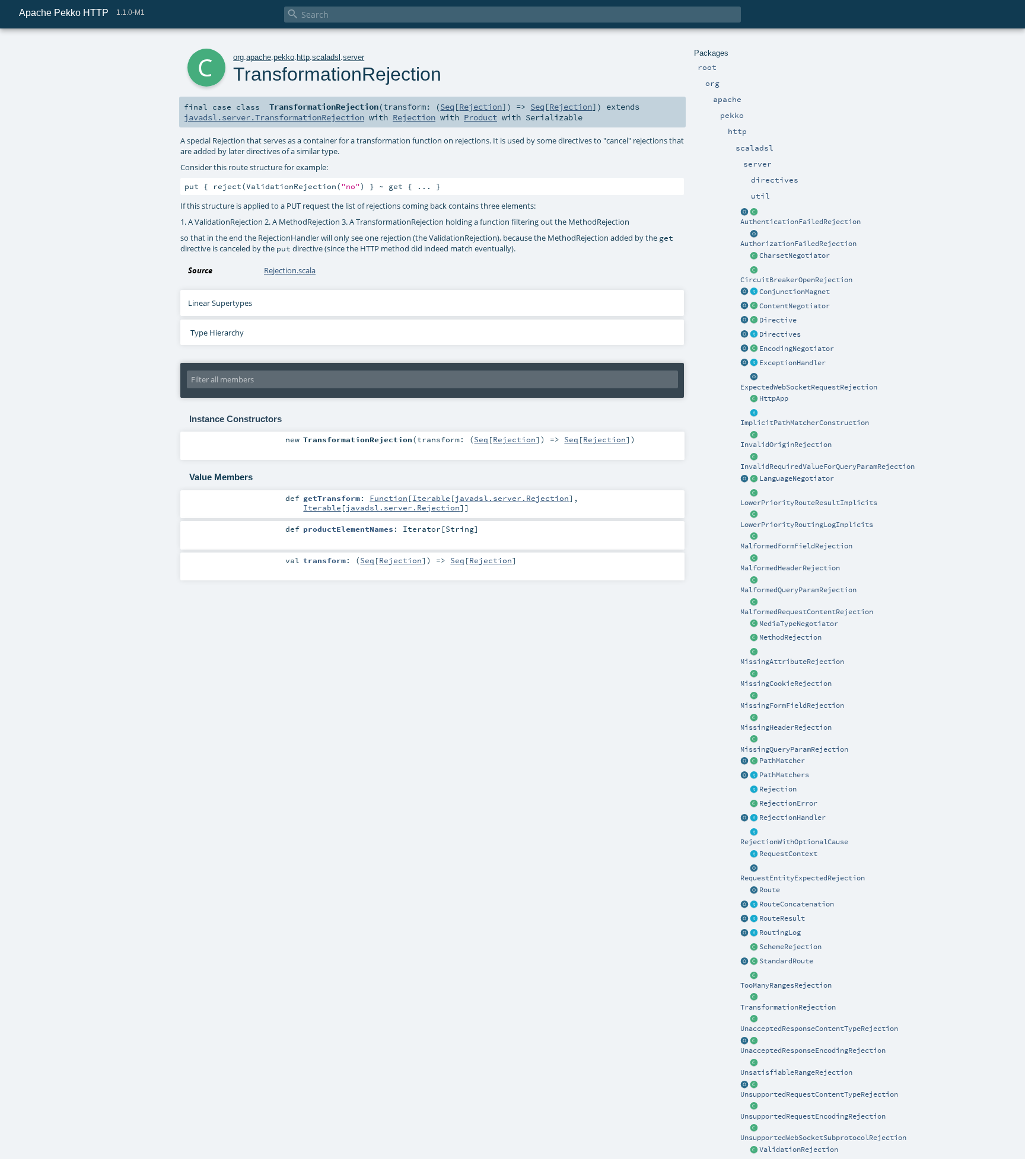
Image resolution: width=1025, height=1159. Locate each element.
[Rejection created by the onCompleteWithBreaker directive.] (754, 270)
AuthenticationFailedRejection (800, 222)
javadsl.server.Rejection (512, 498)
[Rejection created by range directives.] (754, 976)
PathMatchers (784, 775)
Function (389, 498)
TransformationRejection (788, 1007)
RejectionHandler (792, 817)
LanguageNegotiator (796, 478)
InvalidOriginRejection (786, 444)
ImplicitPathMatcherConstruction (804, 423)
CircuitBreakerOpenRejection (796, 280)
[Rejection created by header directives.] (754, 558)
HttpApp (773, 398)
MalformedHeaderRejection (790, 568)
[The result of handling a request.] (754, 919)
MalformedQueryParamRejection (798, 590)
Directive (778, 320)
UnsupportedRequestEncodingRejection (813, 1116)
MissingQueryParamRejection (794, 749)
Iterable (431, 498)
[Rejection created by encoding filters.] (754, 1041)
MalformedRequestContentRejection (806, 612)
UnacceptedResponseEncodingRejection (813, 1050)
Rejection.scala (290, 270)
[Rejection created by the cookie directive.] (754, 674)
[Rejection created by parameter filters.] (754, 457)
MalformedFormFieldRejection (796, 546)
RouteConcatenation (796, 904)
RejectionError (788, 803)
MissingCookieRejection (786, 683)
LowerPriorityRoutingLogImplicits (806, 525)
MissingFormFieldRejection (792, 705)
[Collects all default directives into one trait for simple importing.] (754, 335)
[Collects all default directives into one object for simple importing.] (744, 335)
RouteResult (782, 918)
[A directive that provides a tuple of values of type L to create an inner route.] (754, 320)
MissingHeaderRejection (786, 727)
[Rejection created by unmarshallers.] (754, 602)
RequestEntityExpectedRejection (802, 878)
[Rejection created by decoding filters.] (754, 1107)
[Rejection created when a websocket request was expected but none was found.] (754, 377)
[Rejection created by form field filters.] (754, 536)
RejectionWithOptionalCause (794, 842)
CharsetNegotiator (794, 255)
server (353, 57)
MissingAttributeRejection (792, 661)
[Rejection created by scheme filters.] (754, 947)
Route (769, 890)
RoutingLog (780, 932)
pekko (283, 57)
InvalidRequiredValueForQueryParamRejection (827, 466)
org (238, 57)
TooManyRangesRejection (786, 985)
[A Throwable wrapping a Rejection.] (754, 804)
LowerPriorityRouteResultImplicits (808, 503)
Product (480, 117)
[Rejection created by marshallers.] (754, 1019)
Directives (780, 334)
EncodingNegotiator (796, 348)
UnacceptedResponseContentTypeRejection (819, 1028)
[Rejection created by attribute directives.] (754, 652)
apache (258, 57)
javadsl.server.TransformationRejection (274, 117)
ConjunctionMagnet (794, 292)
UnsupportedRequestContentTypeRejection (819, 1094)
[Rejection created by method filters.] (754, 638)
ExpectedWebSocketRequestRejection (808, 387)
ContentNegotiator (794, 306)
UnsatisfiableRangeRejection (796, 1072)
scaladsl (326, 57)
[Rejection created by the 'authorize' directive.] (754, 234)
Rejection (778, 789)
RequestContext (788, 854)
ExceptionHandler (792, 363)
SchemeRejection (790, 947)
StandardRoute (786, 961)
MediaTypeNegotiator (798, 624)
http (303, 57)
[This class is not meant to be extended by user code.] (754, 854)
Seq (447, 106)
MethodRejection (790, 637)
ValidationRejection (798, 1149)
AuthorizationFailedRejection (798, 244)
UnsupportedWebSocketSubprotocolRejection (823, 1138)
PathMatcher (782, 760)
